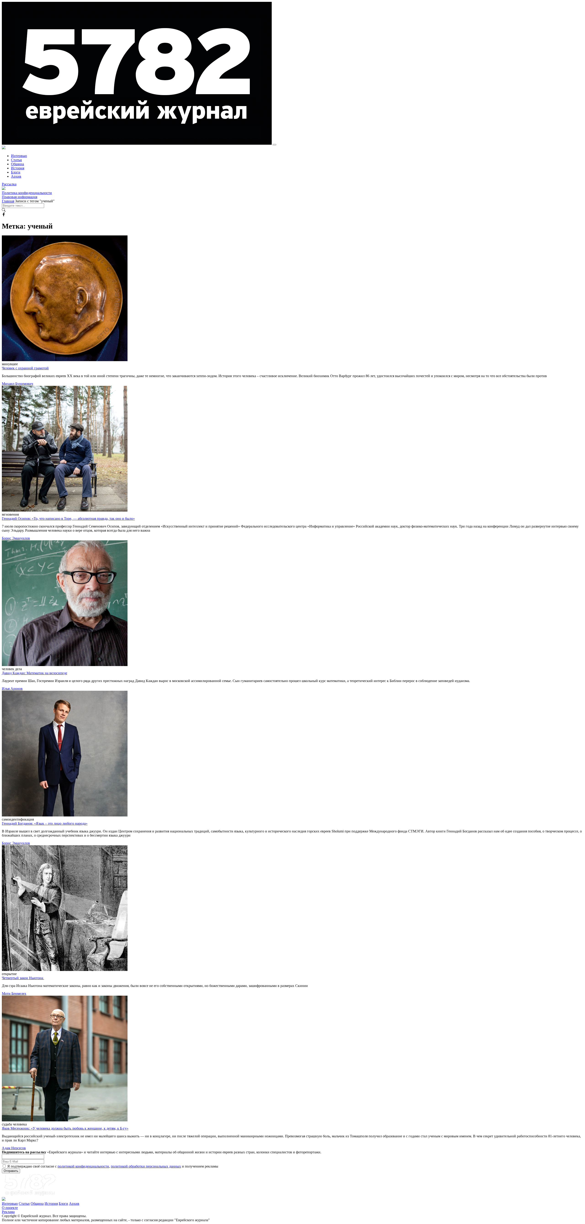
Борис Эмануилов (16, 538)
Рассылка (9, 184)
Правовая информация (19, 197)
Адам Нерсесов (14, 1148)
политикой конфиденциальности (83, 1166)
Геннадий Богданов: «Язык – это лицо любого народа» (45, 823)
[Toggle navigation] (274, 144)
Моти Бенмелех (14, 993)
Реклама (8, 1212)
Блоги (15, 172)
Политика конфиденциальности (27, 193)
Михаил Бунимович (17, 384)
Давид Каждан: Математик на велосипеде (34, 673)
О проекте (10, 1208)
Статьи (16, 160)
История (17, 168)
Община (17, 164)
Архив (16, 176)
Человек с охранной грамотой (25, 368)
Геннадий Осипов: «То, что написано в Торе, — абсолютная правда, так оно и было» (68, 518)
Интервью (19, 156)
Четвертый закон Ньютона (23, 978)
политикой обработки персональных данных (146, 1166)
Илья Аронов (12, 689)
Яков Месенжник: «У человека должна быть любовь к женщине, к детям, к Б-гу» (65, 1128)
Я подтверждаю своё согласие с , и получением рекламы (112, 1166)
